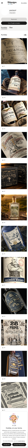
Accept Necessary (19, 444)
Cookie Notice (21, 441)
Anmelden (24, 3)
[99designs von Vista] (12, 2)
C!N (15, 425)
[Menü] (2, 2)
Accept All (6, 444)
